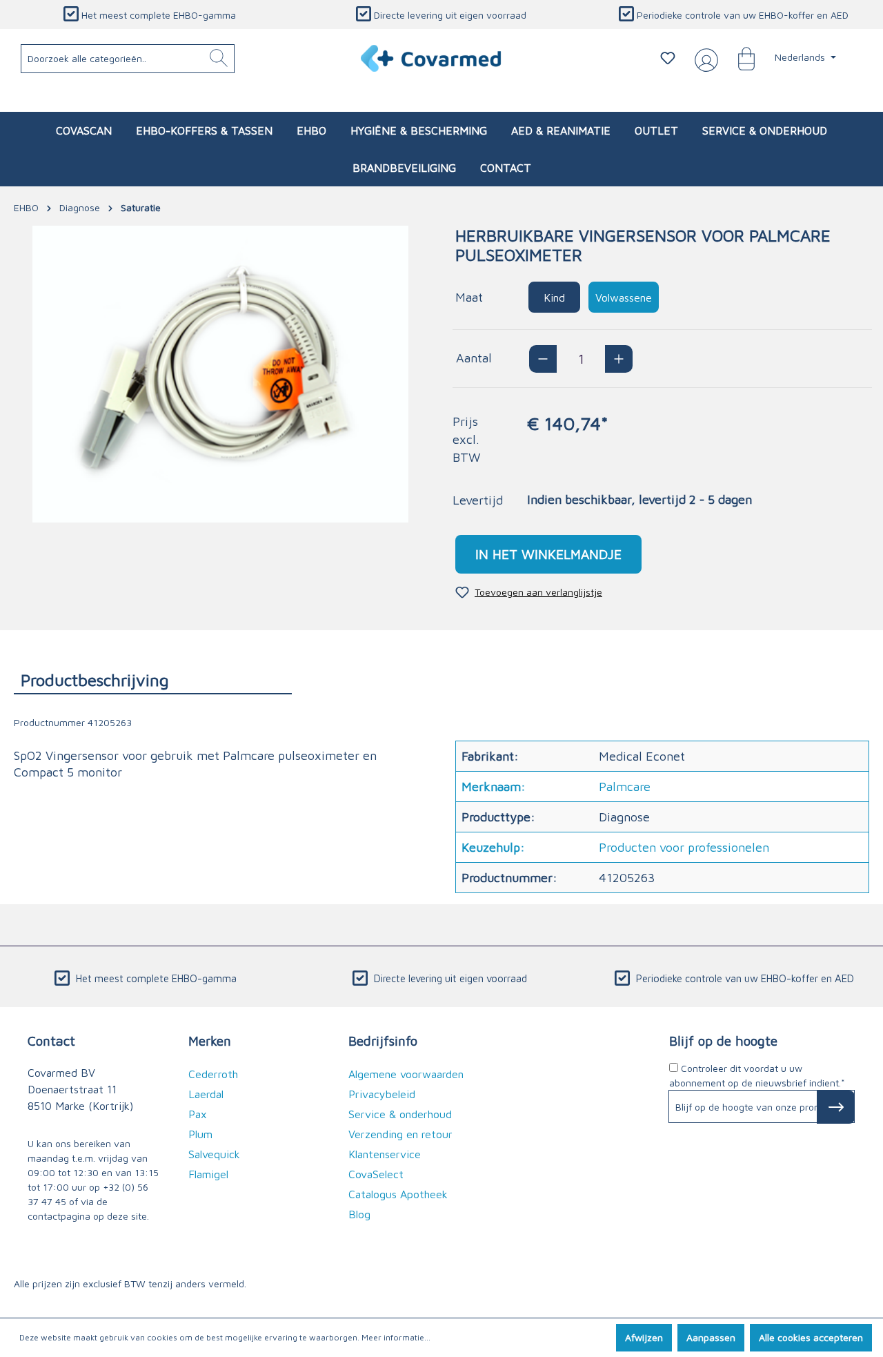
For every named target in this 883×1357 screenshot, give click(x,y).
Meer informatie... (395, 1337)
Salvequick (214, 1154)
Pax (197, 1114)
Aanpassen (710, 1337)
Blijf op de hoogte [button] (723, 1040)
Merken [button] (209, 1040)
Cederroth (213, 1074)
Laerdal (206, 1094)
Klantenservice (384, 1154)
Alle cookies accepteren (811, 1337)
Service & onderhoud (400, 1114)
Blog (359, 1214)
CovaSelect (376, 1174)
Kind (554, 297)
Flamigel (208, 1174)
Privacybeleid (381, 1094)
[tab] (153, 679)
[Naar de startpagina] (431, 58)
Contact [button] (51, 1040)
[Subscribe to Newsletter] (836, 1107)
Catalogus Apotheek (398, 1194)
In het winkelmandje (548, 554)
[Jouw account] (704, 58)
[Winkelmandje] (739, 58)
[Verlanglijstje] (668, 58)
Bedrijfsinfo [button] (382, 1040)
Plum (200, 1134)
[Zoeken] (219, 58)
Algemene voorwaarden (406, 1074)
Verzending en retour (400, 1134)
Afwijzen (644, 1337)
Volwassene (623, 297)
